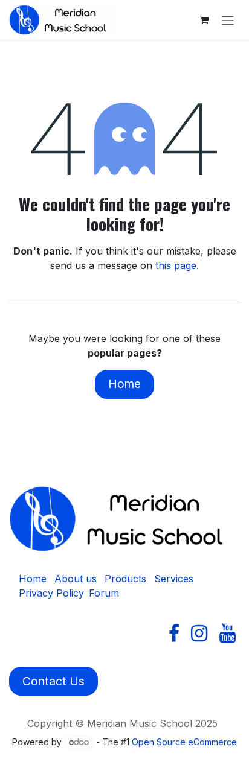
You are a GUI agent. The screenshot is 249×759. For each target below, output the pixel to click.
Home (124, 383)
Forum (104, 593)
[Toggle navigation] (228, 20)
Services (173, 579)
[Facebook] (174, 633)
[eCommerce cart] (204, 20)
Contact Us (53, 681)
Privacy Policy (51, 593)
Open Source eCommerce (184, 742)
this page (175, 265)
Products (125, 579)
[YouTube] (227, 633)
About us (75, 579)
